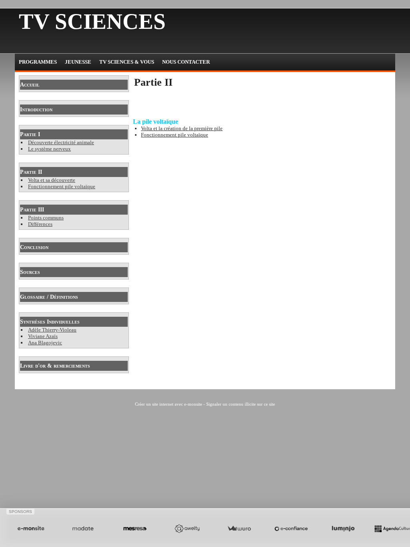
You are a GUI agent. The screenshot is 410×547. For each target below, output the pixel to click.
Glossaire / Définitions (49, 297)
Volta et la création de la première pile (182, 128)
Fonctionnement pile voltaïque (61, 186)
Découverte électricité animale (61, 142)
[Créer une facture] (239, 528)
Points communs (46, 218)
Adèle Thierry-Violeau (52, 330)
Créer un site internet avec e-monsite (168, 404)
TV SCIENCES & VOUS (126, 62)
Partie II (31, 172)
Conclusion (34, 247)
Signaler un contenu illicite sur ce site (240, 404)
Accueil (30, 85)
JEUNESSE (78, 62)
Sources (30, 272)
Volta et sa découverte (51, 180)
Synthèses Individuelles (50, 322)
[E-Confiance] (291, 528)
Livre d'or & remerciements (55, 366)
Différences (40, 224)
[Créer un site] (31, 528)
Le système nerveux (49, 149)
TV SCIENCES (92, 21)
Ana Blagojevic (45, 343)
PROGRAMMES (38, 62)
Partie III (32, 210)
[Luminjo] (343, 528)
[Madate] (83, 528)
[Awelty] (187, 528)
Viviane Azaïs (43, 336)
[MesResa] (135, 528)
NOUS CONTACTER (186, 62)
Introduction (36, 110)
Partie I (30, 134)
